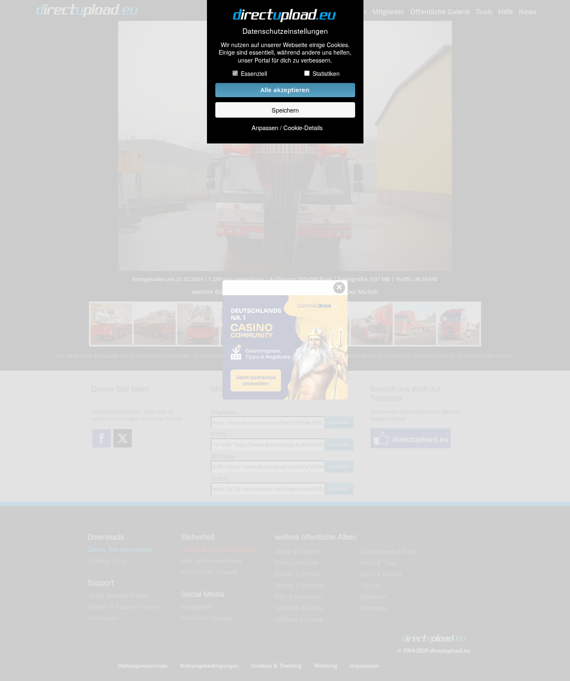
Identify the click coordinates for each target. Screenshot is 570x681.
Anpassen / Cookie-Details (287, 127)
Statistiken (326, 73)
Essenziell (254, 73)
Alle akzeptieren (285, 90)
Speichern (285, 110)
